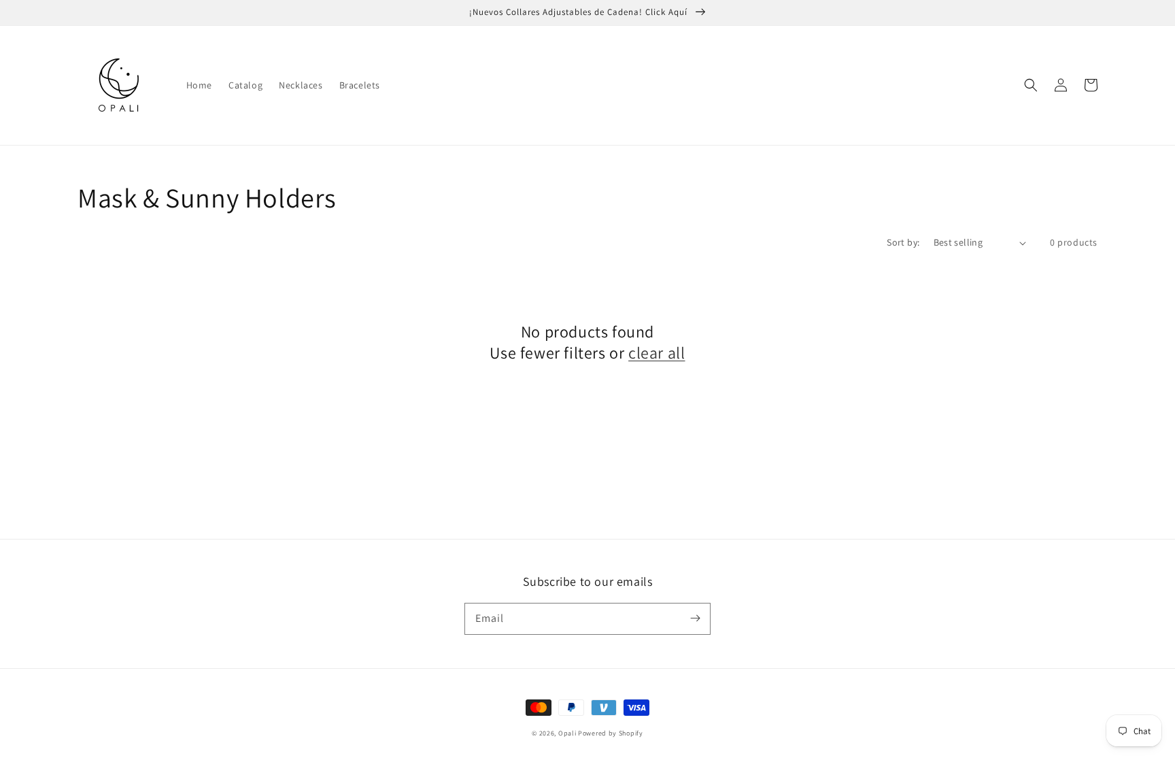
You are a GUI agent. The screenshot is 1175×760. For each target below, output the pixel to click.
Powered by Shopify (610, 733)
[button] (1031, 85)
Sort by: (903, 242)
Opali (567, 733)
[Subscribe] (695, 618)
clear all (656, 352)
